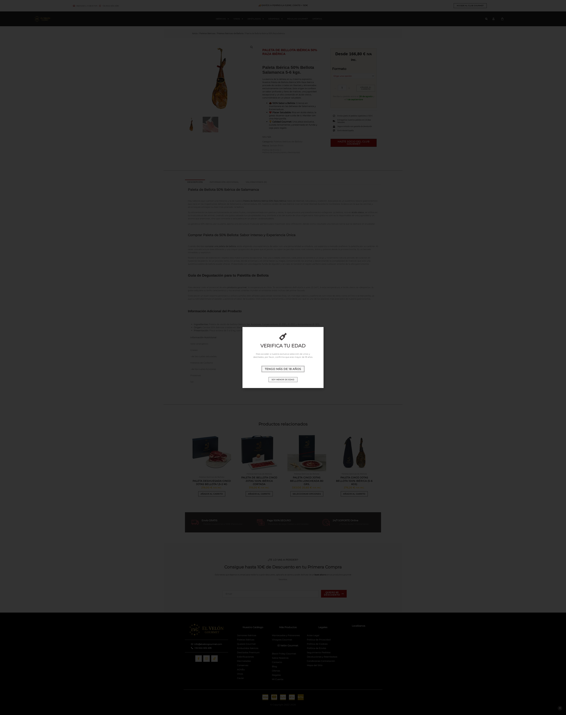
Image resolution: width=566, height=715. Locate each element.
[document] (283, 357)
